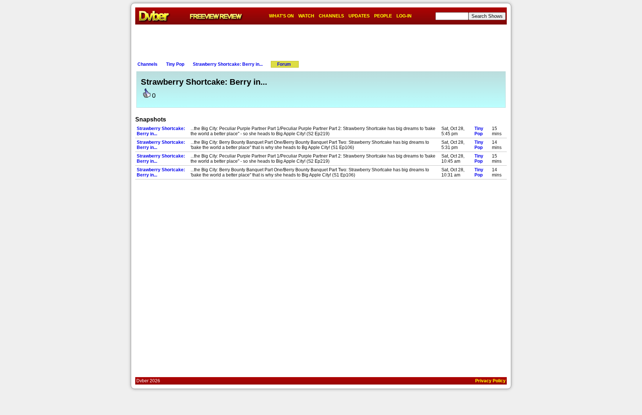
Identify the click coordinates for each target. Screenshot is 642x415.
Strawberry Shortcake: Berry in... (228, 64)
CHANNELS (331, 16)
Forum (284, 64)
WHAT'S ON (281, 16)
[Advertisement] (321, 41)
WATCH (306, 16)
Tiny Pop (175, 64)
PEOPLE (383, 16)
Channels (147, 64)
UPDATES (359, 16)
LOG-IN (404, 16)
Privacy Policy (490, 380)
